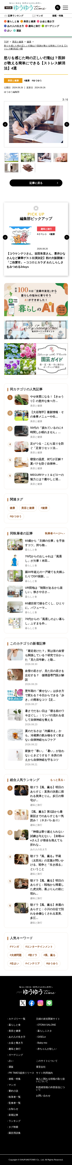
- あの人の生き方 (16, 1037)
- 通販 (10, 1067)
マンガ (39, 15)
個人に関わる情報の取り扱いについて (50, 1080)
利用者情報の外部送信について (50, 1088)
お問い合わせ (43, 1096)
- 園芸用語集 (14, 1133)
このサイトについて (47, 1061)
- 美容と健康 (14, 1031)
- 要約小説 (12, 1091)
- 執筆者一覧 (14, 1097)
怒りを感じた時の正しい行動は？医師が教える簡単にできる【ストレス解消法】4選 (36, 47)
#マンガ (14, 946)
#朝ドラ (32, 955)
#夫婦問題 (16, 955)
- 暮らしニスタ (44, 1031)
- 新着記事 (12, 1115)
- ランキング (14, 1121)
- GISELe (41, 1037)
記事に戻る (36, 182)
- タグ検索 (12, 1127)
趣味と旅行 (46, 229)
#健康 (27, 80)
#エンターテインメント (39, 946)
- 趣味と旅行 (14, 1049)
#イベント (42, 234)
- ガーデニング (15, 1055)
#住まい (14, 963)
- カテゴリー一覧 (16, 1019)
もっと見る (56, 779)
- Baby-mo (41, 1043)
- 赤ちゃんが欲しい (46, 1049)
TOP (6, 41)
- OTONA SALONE (46, 1025)
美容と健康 (17, 41)
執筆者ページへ (54, 533)
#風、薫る (49, 955)
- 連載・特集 (14, 1079)
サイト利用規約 (44, 1073)
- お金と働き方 (15, 1043)
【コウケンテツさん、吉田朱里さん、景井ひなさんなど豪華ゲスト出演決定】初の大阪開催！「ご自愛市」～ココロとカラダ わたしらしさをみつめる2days (36, 260)
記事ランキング (15, 15)
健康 (29, 41)
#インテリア (32, 963)
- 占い (10, 1061)
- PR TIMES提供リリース (20, 1073)
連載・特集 (57, 15)
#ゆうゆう (37, 80)
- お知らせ (12, 1109)
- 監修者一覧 (14, 1103)
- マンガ (11, 1085)
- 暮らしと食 (14, 1025)
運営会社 (41, 1067)
